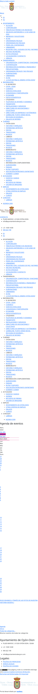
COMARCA (9, 89)
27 (1, 457)
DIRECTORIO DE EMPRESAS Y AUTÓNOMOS (21, 113)
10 (1, 518)
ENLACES (9, 193)
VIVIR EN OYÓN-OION (13, 91)
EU (4, 20)
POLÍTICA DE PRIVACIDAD (12, 662)
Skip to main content (7, 1)
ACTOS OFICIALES (12, 54)
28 (1, 459)
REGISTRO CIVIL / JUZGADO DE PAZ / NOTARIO (22, 49)
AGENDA (9, 180)
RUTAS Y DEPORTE (12, 169)
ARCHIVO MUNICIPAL (13, 52)
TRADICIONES (10, 132)
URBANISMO (10, 47)
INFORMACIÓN (8, 82)
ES (4, 18)
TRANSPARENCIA (8, 60)
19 (1, 552)
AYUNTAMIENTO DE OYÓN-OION (17, 189)
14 (1, 526)
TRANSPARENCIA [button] (8, 276)
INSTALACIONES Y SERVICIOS (16, 106)
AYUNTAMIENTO (8, 23)
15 (1, 528)
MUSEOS (9, 134)
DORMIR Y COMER (12, 174)
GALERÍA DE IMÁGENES (14, 185)
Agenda (2, 627)
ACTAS (8, 39)
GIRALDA (9, 58)
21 (1, 557)
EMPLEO (6, 187)
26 (1, 583)
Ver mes (3, 434)
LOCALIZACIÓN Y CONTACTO (16, 56)
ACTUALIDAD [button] (7, 392)
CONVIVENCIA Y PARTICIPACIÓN (17, 93)
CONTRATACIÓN (11, 65)
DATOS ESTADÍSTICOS (13, 97)
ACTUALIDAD (7, 176)
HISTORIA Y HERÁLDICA (14, 126)
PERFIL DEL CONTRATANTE (15, 45)
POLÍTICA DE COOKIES (10, 666)
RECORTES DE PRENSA (13, 182)
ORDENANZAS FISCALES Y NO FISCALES (19, 71)
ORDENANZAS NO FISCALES (15, 43)
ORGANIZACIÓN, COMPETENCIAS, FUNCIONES (22, 63)
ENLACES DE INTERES (13, 119)
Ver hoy (2, 436)
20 (1, 555)
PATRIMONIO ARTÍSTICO (14, 128)
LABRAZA (9, 200)
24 (1, 579)
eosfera (19, 691)
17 (1, 548)
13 (1, 524)
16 (1, 531)
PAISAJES (9, 167)
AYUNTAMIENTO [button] (8, 239)
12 (1, 522)
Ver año (2, 432)
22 (1, 559)
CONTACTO (4, 217)
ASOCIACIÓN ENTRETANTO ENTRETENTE (20, 172)
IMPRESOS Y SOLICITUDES (15, 36)
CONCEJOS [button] (6, 414)
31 (1, 465)
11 (1, 520)
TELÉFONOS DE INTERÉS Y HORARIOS (19, 102)
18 (1, 550)
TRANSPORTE (10, 104)
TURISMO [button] (6, 337)
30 (1, 463)
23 (1, 561)
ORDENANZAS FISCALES (14, 41)
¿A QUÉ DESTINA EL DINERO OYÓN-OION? (20, 80)
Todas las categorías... (7, 631)
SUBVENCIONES (11, 73)
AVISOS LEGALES (8, 664)
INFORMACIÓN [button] (8, 298)
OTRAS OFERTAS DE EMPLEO (16, 191)
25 (1, 581)
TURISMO (6, 121)
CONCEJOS (6, 198)
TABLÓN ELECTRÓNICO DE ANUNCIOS (19, 30)
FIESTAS (8, 130)
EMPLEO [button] (6, 403)
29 (1, 461)
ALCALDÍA (9, 26)
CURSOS (9, 195)
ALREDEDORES (11, 165)
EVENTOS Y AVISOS (12, 178)
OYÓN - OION (10, 87)
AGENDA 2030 (8, 203)
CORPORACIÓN (11, 28)
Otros (2, 629)
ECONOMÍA (10, 95)
